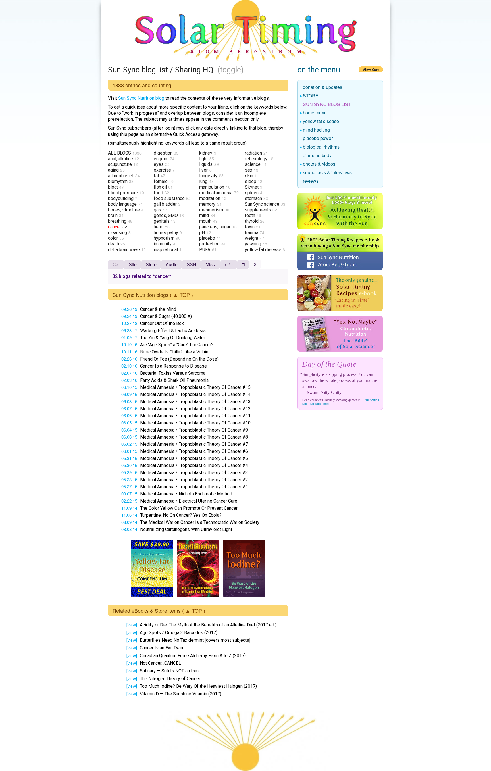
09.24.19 (129, 316)
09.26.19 (129, 309)
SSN (191, 264)
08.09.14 (129, 522)
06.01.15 (129, 451)
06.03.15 (129, 437)
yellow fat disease (321, 121)
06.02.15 (129, 444)
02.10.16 (129, 366)
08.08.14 (129, 529)
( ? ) (229, 264)
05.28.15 (129, 479)
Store (151, 264)
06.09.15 (129, 394)
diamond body (317, 155)
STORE (311, 96)
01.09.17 (129, 337)
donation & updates (322, 87)
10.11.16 (129, 352)
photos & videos (319, 164)
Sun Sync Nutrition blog (141, 98)
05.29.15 (129, 472)
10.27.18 (129, 323)
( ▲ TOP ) (181, 294)
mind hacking (316, 130)
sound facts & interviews (327, 172)
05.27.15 (129, 486)
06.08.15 (129, 401)
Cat (116, 264)
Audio (172, 264)
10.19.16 (129, 344)
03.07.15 (129, 494)
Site (133, 264)
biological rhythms (321, 147)
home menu (315, 113)
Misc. (210, 264)
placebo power (318, 138)
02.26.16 (129, 359)
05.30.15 (129, 465)
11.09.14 (129, 508)
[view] (131, 625)
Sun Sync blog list (327, 104)
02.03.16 (129, 380)
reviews (311, 181)
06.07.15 (129, 408)
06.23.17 (129, 330)
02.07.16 (129, 373)
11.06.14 (129, 515)
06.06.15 (129, 415)
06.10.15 (129, 387)
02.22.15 (129, 501)
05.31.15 (129, 458)
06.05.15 (129, 423)
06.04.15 (129, 430)
